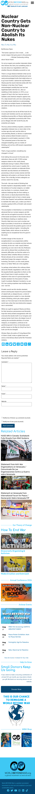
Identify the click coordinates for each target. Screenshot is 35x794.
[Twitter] (12, 790)
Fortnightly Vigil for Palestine (18, 642)
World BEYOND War (8, 783)
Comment (4, 362)
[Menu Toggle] (32, 2)
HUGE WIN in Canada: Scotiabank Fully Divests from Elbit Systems (15, 437)
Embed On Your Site (22, 658)
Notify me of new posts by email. (13, 421)
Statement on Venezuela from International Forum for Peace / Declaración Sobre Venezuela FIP (15, 495)
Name (3, 386)
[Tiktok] (26, 790)
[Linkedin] (23, 790)
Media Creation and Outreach (15, 574)
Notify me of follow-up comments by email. (17, 418)
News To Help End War (8, 45)
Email (3, 393)
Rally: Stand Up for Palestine (18, 650)
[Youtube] (15, 790)
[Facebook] (8, 790)
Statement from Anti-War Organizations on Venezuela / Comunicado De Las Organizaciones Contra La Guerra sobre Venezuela (15, 469)
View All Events (9, 658)
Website (3, 401)
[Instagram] (19, 790)
